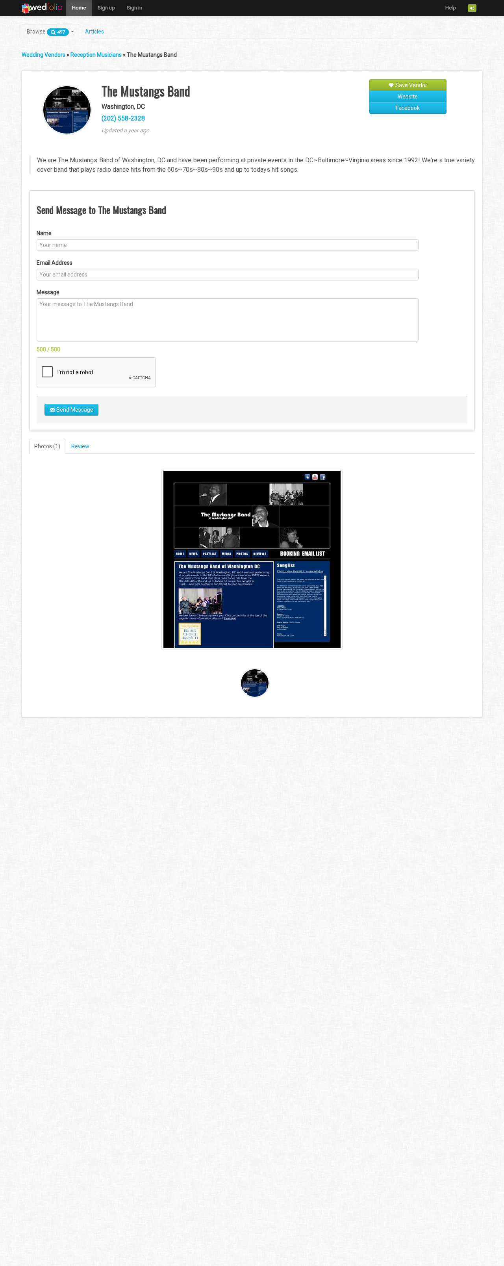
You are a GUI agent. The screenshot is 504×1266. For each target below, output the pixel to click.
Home (79, 8)
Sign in (134, 8)
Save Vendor (410, 85)
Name (44, 233)
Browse (46, 31)
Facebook (408, 108)
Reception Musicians (96, 55)
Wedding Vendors (43, 55)
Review (80, 446)
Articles (94, 31)
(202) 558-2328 (123, 118)
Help (450, 8)
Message (48, 292)
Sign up (106, 8)
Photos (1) (47, 446)
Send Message (74, 410)
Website (408, 96)
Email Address (54, 263)
